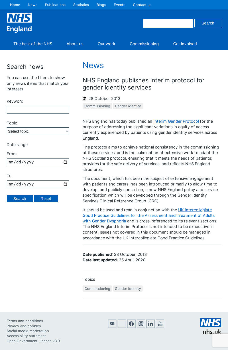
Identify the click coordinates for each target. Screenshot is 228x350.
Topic (12, 123)
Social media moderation (28, 331)
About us (75, 43)
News (32, 4)
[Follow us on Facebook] (131, 326)
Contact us (142, 4)
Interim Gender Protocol (176, 121)
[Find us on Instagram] (141, 326)
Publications (55, 4)
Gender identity (128, 106)
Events (119, 4)
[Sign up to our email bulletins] (112, 326)
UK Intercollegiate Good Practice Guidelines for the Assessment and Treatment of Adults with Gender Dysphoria (149, 215)
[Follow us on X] (122, 326)
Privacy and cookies (24, 326)
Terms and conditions (25, 321)
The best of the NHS (32, 43)
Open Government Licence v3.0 (33, 341)
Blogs (101, 4)
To (9, 175)
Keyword (15, 101)
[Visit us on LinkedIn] (150, 326)
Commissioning (144, 43)
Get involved (185, 43)
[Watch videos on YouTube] (160, 326)
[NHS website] (210, 332)
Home (15, 4)
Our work (106, 43)
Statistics (81, 4)
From (12, 153)
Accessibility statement (26, 336)
